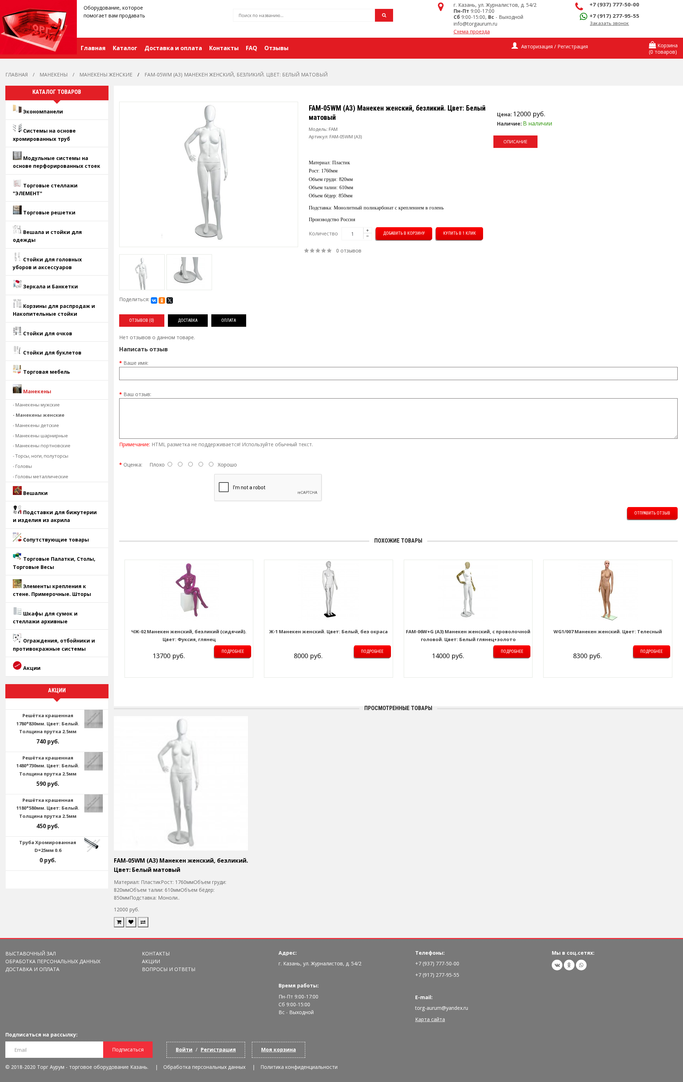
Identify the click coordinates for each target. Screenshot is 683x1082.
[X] (169, 300)
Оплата (228, 320)
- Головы (22, 466)
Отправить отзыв (652, 513)
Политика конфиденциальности (299, 1067)
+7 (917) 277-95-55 (614, 15)
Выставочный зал (30, 953)
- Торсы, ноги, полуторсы (40, 456)
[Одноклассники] (162, 300)
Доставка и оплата (32, 969)
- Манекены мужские (36, 404)
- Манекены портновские (41, 445)
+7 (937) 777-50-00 (614, 4)
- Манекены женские (38, 415)
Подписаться (128, 1049)
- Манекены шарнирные (40, 435)
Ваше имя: (135, 362)
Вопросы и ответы (168, 969)
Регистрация (218, 1049)
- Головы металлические (40, 476)
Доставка (187, 320)
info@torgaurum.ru (475, 23)
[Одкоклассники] (569, 965)
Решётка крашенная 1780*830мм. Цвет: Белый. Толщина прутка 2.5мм (47, 723)
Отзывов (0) (141, 320)
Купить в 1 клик (459, 233)
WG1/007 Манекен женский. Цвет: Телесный (608, 631)
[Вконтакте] (557, 965)
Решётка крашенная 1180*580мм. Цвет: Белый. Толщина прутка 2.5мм (47, 808)
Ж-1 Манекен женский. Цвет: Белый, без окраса (328, 631)
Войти (184, 1049)
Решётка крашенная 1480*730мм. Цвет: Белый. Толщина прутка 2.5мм (47, 766)
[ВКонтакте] (154, 300)
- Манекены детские (36, 425)
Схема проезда (472, 31)
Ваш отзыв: (137, 394)
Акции (151, 961)
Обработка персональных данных (52, 961)
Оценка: (132, 464)
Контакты (156, 953)
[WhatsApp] (581, 965)
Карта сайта (430, 1019)
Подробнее (233, 651)
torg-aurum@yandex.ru (441, 1007)
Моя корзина (278, 1049)
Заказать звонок (609, 23)
